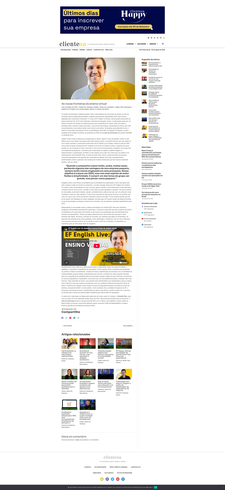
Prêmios (82, 50)
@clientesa (148, 213)
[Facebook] (62, 318)
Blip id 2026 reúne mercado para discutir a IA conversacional (105, 384)
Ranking (75, 50)
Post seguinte (128, 326)
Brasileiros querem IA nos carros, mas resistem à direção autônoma (86, 355)
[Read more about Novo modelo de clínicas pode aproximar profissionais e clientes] (69, 374)
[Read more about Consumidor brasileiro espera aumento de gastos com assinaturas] (88, 374)
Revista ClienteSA (150, 207)
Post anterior (67, 326)
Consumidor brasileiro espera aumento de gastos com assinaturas (87, 385)
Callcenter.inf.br (100, 467)
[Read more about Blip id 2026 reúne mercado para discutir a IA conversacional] (106, 374)
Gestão (96, 107)
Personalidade (65, 50)
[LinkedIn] (74, 318)
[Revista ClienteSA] (142, 206)
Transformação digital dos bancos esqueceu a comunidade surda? (106, 354)
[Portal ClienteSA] (142, 218)
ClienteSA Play (99, 50)
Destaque (90, 107)
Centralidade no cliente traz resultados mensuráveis (69, 353)
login (77, 440)
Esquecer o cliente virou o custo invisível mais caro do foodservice (86, 415)
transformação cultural (86, 109)
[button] (162, 43)
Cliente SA (82, 107)
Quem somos (97, 473)
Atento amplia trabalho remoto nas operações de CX (152, 176)
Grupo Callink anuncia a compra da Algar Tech (151, 185)
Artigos (100, 360)
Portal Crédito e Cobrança (118, 467)
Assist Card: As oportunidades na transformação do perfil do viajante (154, 129)
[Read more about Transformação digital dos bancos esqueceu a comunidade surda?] (106, 343)
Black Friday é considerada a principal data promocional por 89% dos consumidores (151, 154)
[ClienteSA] (142, 224)
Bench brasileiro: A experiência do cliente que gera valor (155, 64)
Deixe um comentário (107, 107)
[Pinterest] (70, 318)
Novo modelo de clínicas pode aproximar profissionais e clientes (69, 385)
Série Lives (108, 50)
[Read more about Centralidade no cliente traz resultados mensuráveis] (69, 343)
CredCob (153, 44)
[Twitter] (66, 318)
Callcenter (141, 44)
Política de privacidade (124, 473)
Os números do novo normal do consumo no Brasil (151, 194)
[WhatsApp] (78, 318)
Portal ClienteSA (150, 219)
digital (117, 107)
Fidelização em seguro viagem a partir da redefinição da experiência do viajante (123, 385)
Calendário (101, 389)
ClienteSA (130, 44)
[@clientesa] (142, 212)
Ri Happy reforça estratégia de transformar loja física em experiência (123, 354)
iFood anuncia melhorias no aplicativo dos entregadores (152, 165)
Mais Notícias (83, 364)
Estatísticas (89, 362)
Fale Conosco (109, 473)
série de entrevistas (110, 133)
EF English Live (73, 109)
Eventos (89, 50)
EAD (121, 107)
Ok (155, 487)
